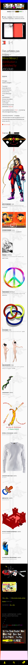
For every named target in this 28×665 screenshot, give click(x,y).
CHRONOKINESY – (5, 392)
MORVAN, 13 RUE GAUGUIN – (8, 433)
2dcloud (10, 106)
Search (14, 662)
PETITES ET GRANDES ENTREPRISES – (9, 531)
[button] (24, 24)
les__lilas (12, 605)
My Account (4, 662)
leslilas (4, 601)
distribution (9, 17)
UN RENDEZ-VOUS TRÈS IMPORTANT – (9, 557)
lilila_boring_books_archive (18, 598)
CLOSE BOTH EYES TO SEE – (7, 475)
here (16, 110)
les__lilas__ (6, 598)
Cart (21, 661)
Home (5, 17)
